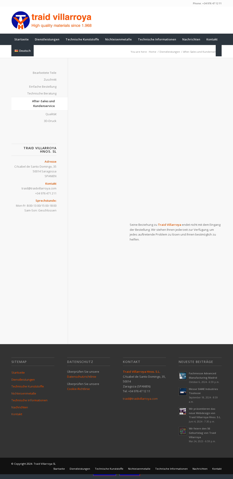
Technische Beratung (41, 93)
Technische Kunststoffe (27, 386)
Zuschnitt (50, 79)
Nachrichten (19, 407)
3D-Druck (50, 121)
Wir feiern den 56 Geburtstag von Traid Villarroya (202, 433)
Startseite (18, 372)
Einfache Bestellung (42, 86)
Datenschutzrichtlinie (81, 377)
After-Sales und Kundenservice (43, 103)
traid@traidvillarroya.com (39, 188)
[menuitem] (21, 39)
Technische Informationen (29, 400)
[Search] (219, 50)
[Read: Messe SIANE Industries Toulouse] (183, 391)
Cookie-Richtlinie (78, 389)
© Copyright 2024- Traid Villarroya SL (33, 463)
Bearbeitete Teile (44, 73)
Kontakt (16, 414)
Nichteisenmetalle (23, 393)
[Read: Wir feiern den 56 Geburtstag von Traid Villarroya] (183, 431)
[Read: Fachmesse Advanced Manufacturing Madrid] (183, 376)
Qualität (51, 114)
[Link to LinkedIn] (218, 20)
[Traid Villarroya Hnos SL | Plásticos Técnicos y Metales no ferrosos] (51, 20)
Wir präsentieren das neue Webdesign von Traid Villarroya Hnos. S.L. (205, 413)
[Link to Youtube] (211, 20)
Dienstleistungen (23, 379)
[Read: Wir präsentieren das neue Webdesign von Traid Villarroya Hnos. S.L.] (183, 411)
